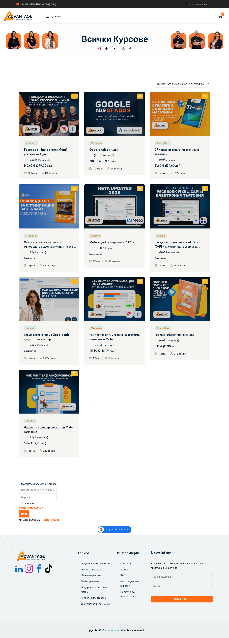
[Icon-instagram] (29, 568)
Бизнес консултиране (93, 598)
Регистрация (50, 520)
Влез (24, 513)
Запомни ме (28, 503)
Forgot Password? (31, 507)
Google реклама (91, 569)
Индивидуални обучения (95, 563)
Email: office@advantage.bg (38, 4)
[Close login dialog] (21, 479)
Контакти (125, 563)
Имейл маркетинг (91, 575)
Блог (123, 575)
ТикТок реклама (90, 581)
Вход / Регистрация (197, 4)
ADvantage (112, 630)
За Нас (124, 569)
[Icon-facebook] (39, 568)
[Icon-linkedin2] (19, 568)
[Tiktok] (48, 568)
